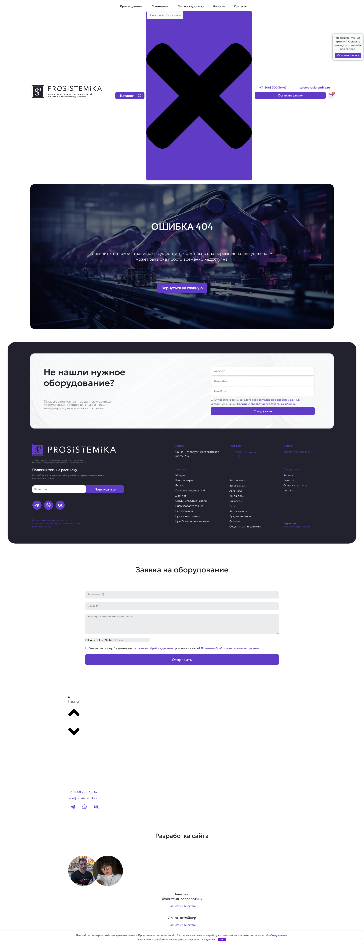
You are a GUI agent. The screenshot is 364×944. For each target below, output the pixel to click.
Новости (219, 6)
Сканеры (235, 521)
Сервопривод (184, 511)
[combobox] (165, 15)
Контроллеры (184, 480)
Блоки (179, 485)
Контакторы (237, 495)
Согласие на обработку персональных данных (57, 523)
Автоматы (235, 490)
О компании (160, 6)
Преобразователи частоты (192, 521)
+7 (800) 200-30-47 (272, 87)
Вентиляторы (237, 480)
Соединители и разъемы (245, 526)
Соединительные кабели (191, 500)
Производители (131, 6)
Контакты (240, 6)
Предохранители (240, 516)
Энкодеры (235, 501)
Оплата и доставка (191, 6)
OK (222, 939)
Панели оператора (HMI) (190, 490)
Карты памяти (238, 511)
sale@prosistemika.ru (315, 87)
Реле (232, 506)
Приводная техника (187, 516)
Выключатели (237, 485)
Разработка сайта (41, 526)
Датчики (180, 495)
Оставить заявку (348, 55)
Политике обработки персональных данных (266, 404)
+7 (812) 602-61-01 (242, 456)
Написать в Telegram (182, 906)
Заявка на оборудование (296, 526)
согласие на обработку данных (279, 399)
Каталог (288, 475)
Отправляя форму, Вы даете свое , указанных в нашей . (174, 648)
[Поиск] (152, 177)
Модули (180, 475)
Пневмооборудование (189, 506)
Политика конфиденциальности (49, 520)
